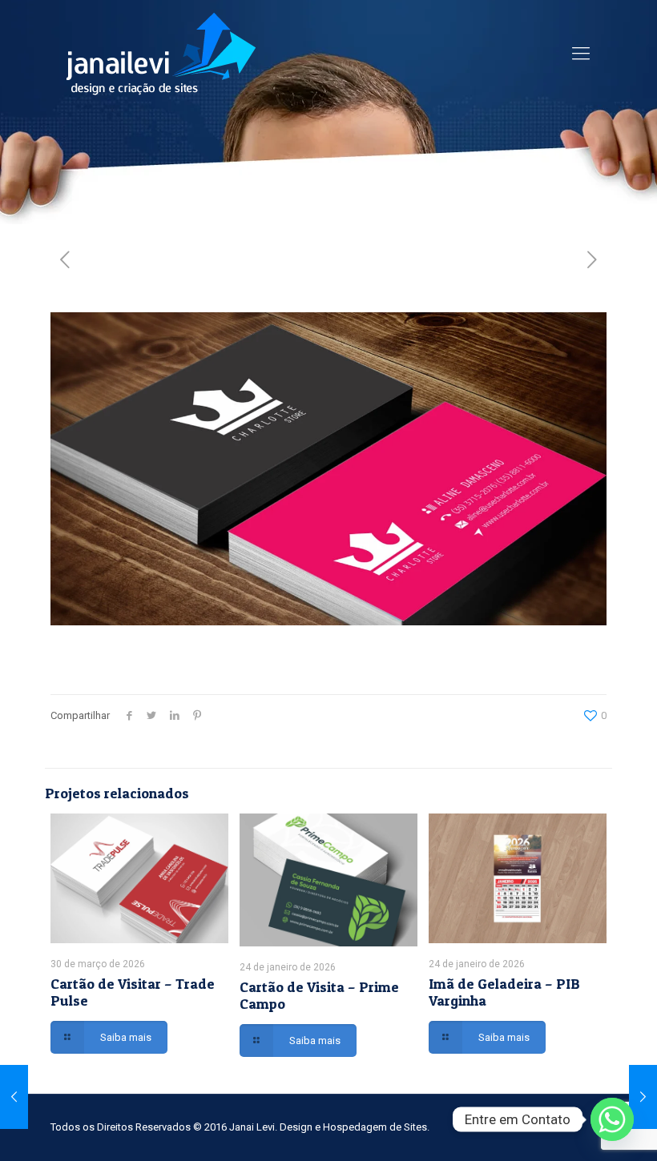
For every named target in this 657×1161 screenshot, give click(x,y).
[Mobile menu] (581, 53)
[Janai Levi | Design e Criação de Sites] (161, 53)
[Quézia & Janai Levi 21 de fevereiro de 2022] (14, 1097)
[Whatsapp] (612, 1119)
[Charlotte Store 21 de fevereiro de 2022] (643, 1097)
